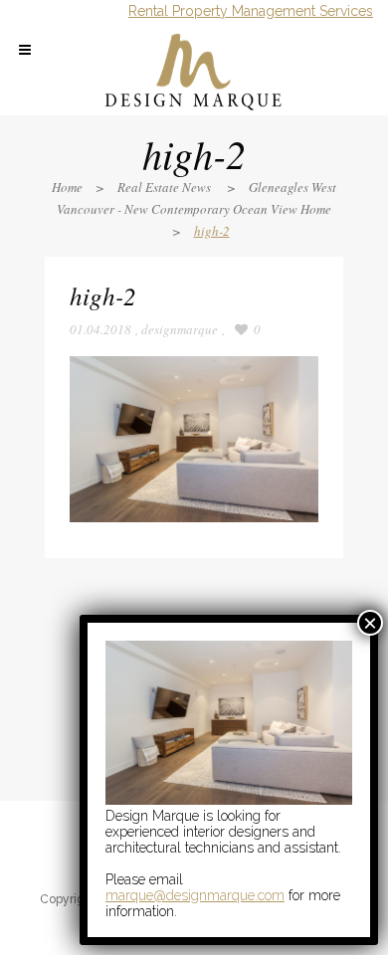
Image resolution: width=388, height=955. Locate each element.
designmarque (179, 329)
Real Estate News (164, 187)
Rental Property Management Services (250, 11)
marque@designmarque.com (195, 895)
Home (67, 187)
